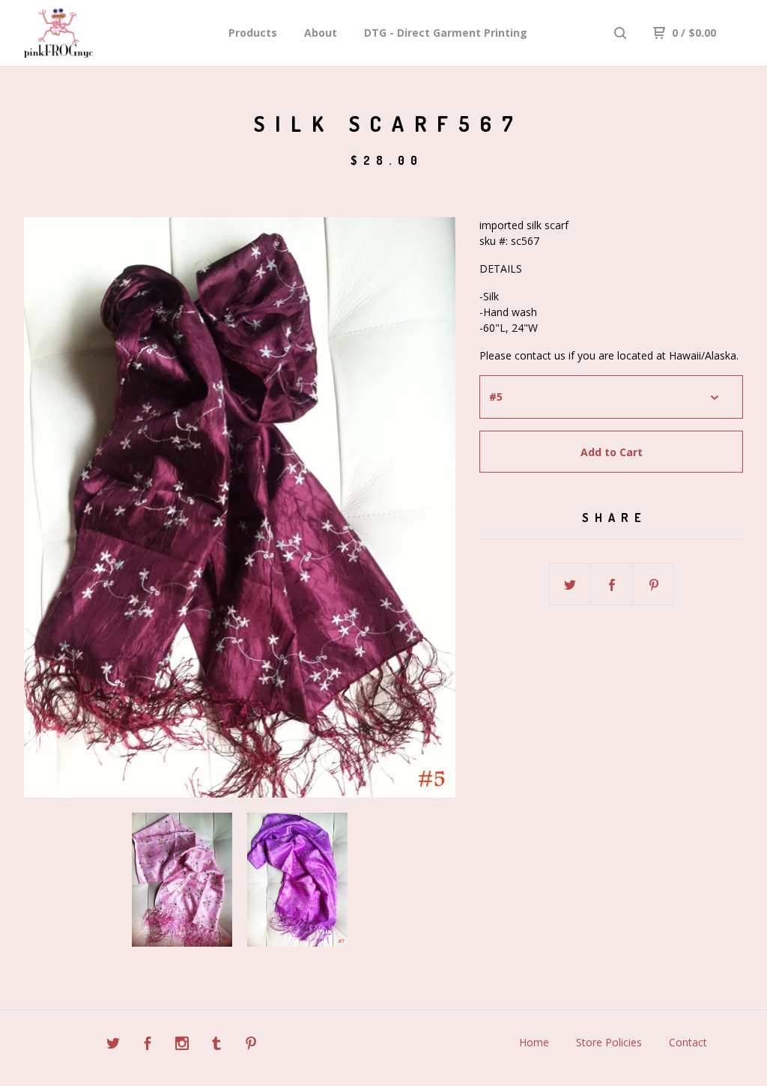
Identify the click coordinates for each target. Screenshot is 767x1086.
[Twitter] (113, 1045)
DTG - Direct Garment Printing (445, 32)
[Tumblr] (216, 1045)
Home (534, 1042)
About (320, 32)
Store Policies (609, 1042)
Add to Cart (611, 452)
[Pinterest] (251, 1045)
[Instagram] (182, 1045)
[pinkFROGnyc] (102, 33)
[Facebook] (147, 1045)
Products (252, 32)
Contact (688, 1042)
